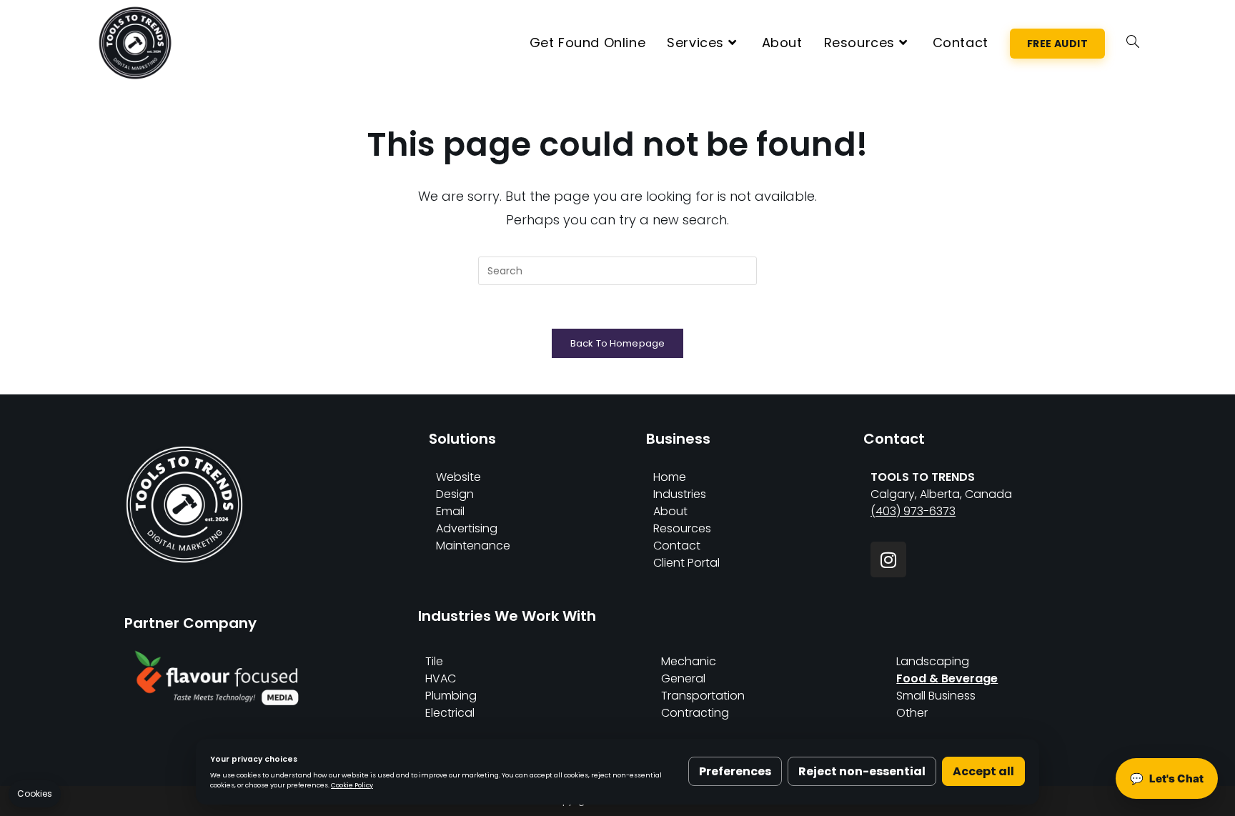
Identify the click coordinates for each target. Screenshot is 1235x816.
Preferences (735, 771)
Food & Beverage (947, 678)
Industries (679, 494)
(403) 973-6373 (913, 511)
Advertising (466, 528)
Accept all (983, 771)
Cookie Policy (352, 785)
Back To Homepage (617, 343)
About (670, 511)
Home (669, 477)
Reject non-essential (862, 771)
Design (455, 494)
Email (450, 511)
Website (458, 477)
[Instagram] (888, 559)
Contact (676, 545)
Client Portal (686, 562)
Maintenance (473, 545)
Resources (682, 528)
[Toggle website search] (1133, 43)
